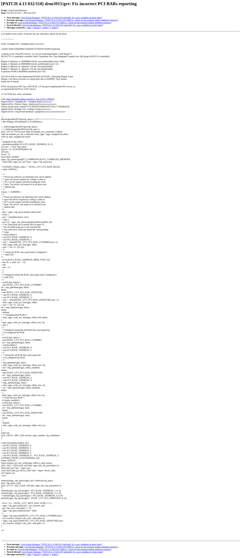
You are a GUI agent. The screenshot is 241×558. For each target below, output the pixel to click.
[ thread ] (37, 27)
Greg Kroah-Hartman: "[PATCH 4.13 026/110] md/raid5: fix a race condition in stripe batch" (62, 17)
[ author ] (54, 27)
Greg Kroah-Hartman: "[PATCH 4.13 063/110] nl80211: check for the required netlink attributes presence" (71, 20)
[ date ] (29, 27)
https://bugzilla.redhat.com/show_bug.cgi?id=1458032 (30, 99)
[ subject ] (45, 27)
